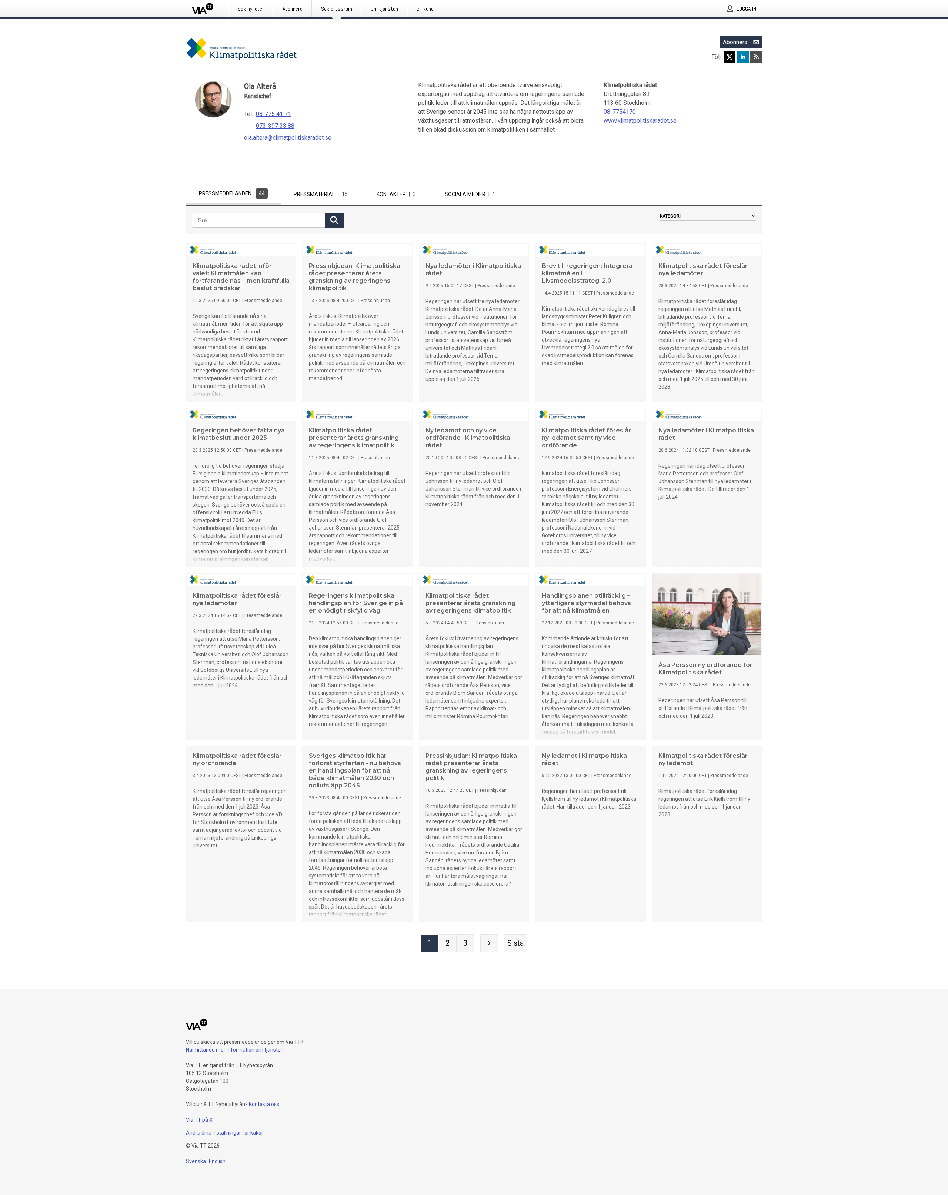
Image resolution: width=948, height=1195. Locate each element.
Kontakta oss (264, 1104)
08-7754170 (620, 111)
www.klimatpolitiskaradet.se (640, 120)
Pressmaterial (321, 194)
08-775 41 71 (273, 113)
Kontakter (396, 194)
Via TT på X (199, 1120)
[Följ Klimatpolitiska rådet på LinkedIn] (743, 57)
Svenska (196, 1161)
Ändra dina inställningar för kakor (224, 1133)
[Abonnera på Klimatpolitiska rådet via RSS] (756, 57)
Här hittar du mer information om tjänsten (235, 1050)
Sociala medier (470, 194)
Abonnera (735, 42)
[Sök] (334, 220)
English (217, 1161)
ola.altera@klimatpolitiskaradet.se (287, 137)
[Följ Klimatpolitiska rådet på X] (729, 57)
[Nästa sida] (489, 943)
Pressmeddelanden (232, 193)
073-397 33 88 (275, 125)
